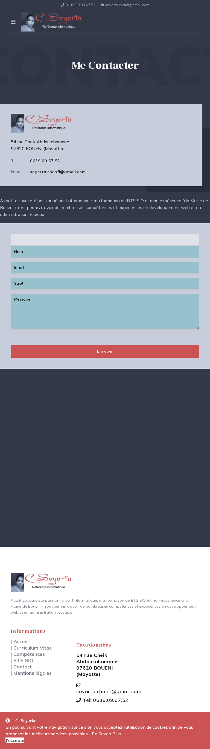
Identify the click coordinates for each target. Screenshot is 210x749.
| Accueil (20, 641)
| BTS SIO (22, 660)
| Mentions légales (31, 673)
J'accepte (14, 740)
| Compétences (28, 654)
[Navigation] (13, 22)
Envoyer (105, 351)
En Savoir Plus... (107, 733)
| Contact (21, 667)
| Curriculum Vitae (31, 648)
